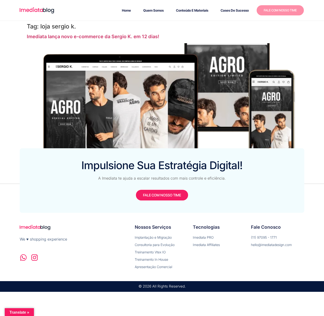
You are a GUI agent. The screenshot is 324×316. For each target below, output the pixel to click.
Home (126, 10)
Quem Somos (153, 10)
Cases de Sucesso (235, 10)
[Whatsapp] (23, 257)
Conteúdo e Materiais (192, 10)
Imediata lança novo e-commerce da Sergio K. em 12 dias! (93, 36)
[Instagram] (34, 257)
